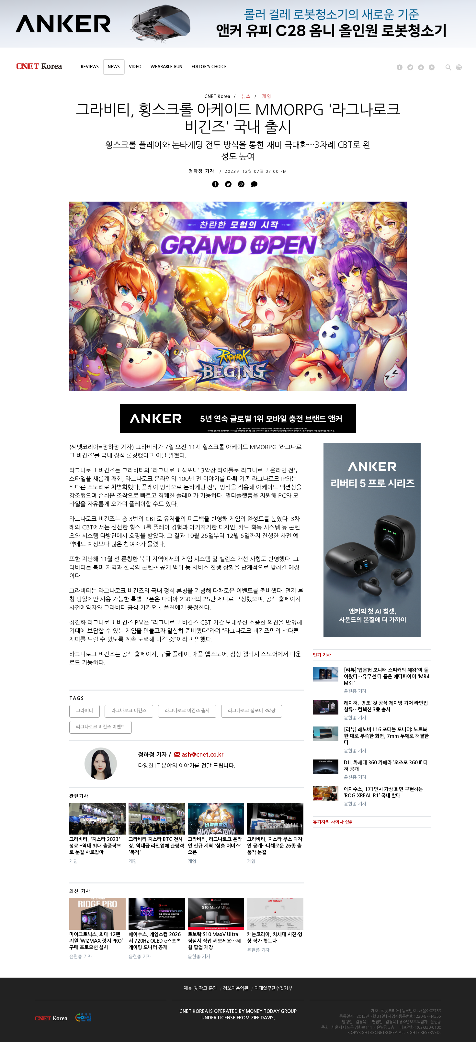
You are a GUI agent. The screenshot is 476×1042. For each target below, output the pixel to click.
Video (135, 67)
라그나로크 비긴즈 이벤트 (100, 727)
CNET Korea (217, 96)
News (114, 67)
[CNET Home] (42, 67)
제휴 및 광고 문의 (200, 988)
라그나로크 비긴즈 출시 (187, 710)
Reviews (90, 67)
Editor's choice (209, 67)
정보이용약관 (235, 988)
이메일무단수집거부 (273, 988)
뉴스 (246, 96)
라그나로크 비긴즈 (128, 710)
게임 (267, 96)
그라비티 (84, 710)
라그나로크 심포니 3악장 (251, 710)
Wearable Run (166, 67)
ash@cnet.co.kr (202, 755)
